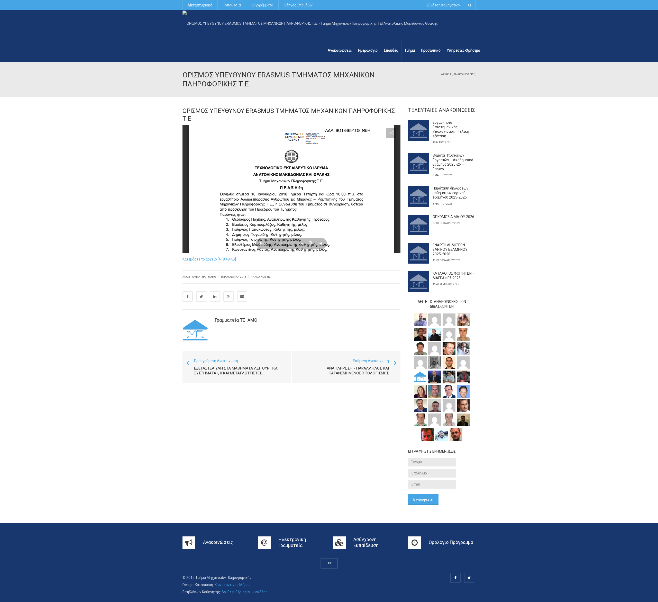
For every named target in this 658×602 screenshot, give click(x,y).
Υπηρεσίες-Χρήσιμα (463, 50)
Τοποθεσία (232, 5)
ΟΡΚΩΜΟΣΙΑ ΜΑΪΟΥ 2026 (453, 217)
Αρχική (446, 74)
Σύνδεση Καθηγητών (443, 5)
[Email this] (242, 296)
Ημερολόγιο (368, 50)
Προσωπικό (431, 50)
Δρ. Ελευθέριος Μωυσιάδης (245, 592)
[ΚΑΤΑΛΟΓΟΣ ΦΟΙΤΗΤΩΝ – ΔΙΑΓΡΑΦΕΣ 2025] (418, 281)
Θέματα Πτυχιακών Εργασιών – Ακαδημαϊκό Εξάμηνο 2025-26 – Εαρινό (453, 162)
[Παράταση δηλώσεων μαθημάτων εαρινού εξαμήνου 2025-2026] (418, 196)
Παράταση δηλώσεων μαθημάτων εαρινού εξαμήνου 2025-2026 (450, 192)
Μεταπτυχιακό (200, 5)
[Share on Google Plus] (228, 296)
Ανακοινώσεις (340, 50)
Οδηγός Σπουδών (298, 5)
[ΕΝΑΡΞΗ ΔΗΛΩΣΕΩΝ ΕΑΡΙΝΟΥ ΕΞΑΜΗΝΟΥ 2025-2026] (418, 253)
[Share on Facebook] (187, 296)
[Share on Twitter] (201, 296)
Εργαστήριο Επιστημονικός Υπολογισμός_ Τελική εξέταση (451, 129)
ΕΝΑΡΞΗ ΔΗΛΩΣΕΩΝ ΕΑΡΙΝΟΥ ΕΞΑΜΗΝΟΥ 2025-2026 (450, 249)
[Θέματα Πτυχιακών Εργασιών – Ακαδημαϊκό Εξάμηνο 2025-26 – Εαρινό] (418, 163)
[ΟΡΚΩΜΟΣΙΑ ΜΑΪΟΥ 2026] (418, 225)
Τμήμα (409, 50)
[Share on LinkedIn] (215, 296)
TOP (329, 563)
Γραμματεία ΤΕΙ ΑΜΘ (236, 320)
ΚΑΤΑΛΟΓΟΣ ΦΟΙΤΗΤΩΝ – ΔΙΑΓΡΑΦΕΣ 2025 (454, 275)
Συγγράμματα (262, 5)
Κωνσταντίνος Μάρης (233, 585)
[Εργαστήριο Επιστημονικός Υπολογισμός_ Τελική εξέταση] (418, 130)
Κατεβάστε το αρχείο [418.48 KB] (209, 259)
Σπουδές (391, 50)
